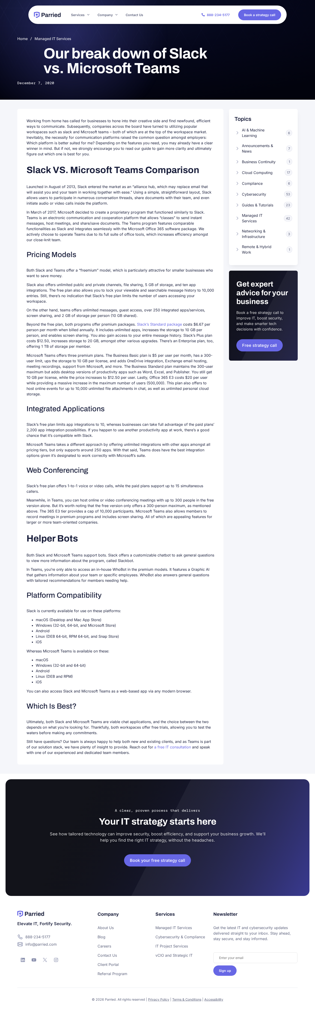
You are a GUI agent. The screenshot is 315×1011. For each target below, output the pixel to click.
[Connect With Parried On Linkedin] (22, 959)
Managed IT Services (53, 38)
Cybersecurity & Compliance (180, 937)
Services (78, 15)
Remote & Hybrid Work (256, 249)
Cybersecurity (254, 194)
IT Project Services (171, 946)
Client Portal (108, 964)
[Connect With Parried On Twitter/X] (45, 959)
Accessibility (213, 999)
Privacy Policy (158, 999)
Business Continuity (259, 161)
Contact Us (134, 15)
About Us (106, 927)
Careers (104, 946)
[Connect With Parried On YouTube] (33, 959)
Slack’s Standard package (159, 324)
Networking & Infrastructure (253, 234)
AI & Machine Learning (253, 133)
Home (22, 38)
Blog (101, 937)
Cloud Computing (257, 172)
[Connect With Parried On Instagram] (56, 959)
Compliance (252, 183)
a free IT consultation (172, 747)
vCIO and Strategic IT (174, 955)
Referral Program (112, 973)
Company (105, 15)
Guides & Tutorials (257, 205)
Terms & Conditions (186, 999)
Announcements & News (257, 148)
